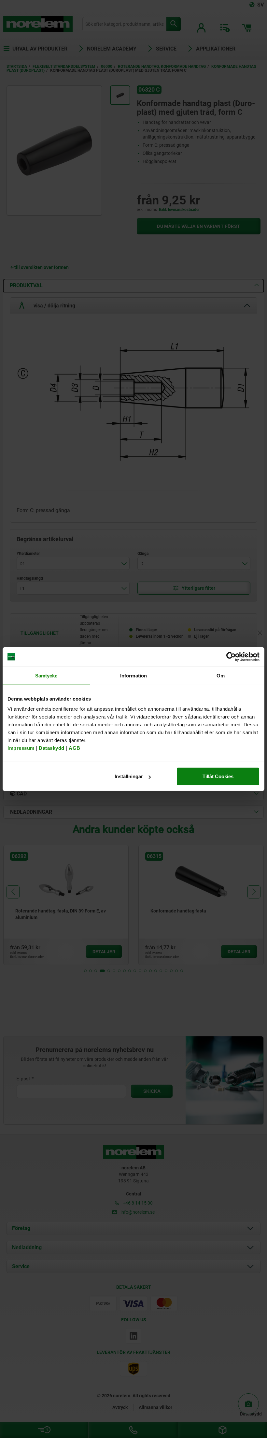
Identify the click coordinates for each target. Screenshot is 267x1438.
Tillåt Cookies (218, 776)
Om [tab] (221, 675)
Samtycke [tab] (46, 675)
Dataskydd (51, 748)
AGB (74, 748)
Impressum (21, 748)
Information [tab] (133, 675)
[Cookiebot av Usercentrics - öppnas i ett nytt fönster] (231, 656)
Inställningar (129, 776)
